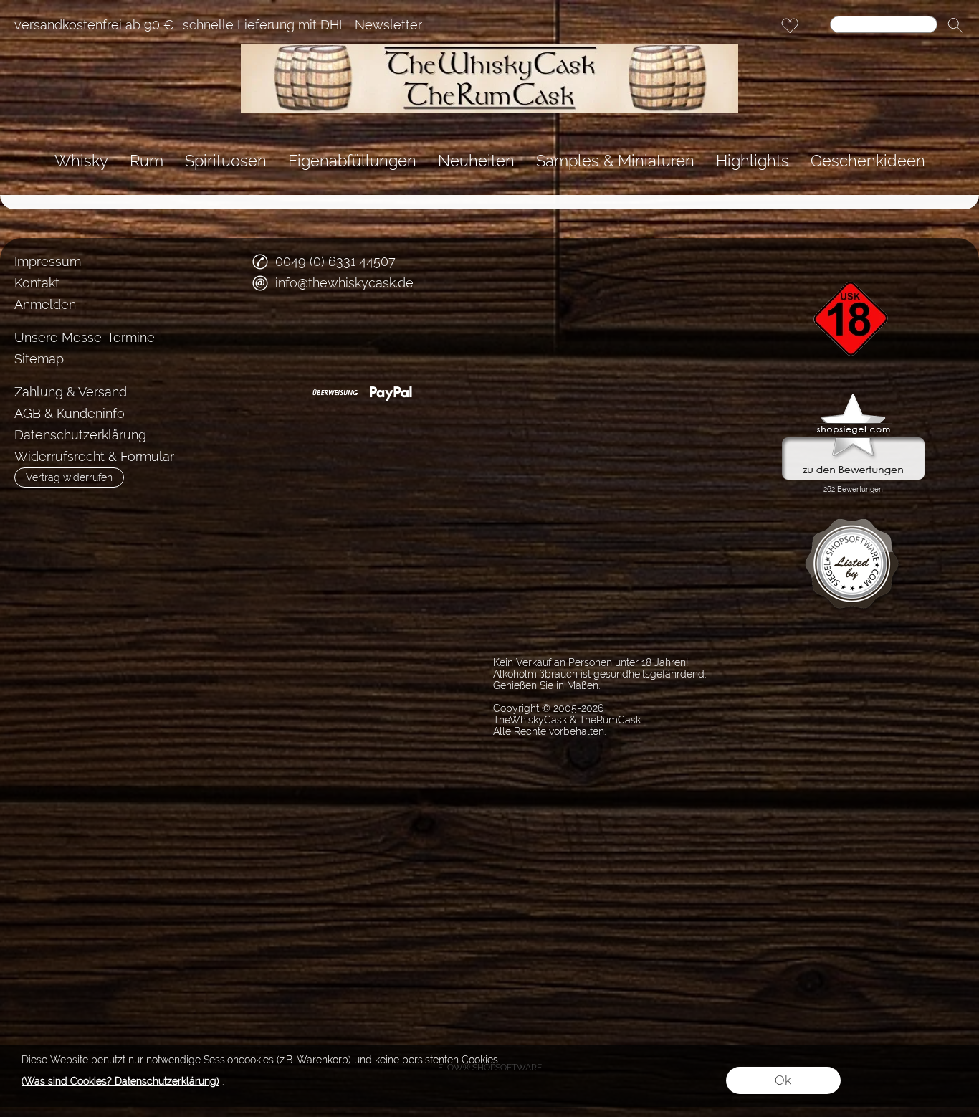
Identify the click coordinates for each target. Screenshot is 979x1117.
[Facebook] (270, 335)
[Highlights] (752, 161)
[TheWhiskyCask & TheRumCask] (489, 49)
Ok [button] (783, 1080)
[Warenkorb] (815, 25)
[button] (955, 25)
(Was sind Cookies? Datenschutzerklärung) (120, 1081)
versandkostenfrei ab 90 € (94, 25)
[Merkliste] (789, 25)
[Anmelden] (764, 25)
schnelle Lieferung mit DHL (264, 25)
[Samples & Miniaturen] (615, 161)
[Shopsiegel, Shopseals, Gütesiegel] (853, 397)
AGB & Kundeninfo (69, 413)
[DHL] (279, 393)
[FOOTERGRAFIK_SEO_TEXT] (853, 256)
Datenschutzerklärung (80, 434)
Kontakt (36, 282)
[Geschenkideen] (868, 161)
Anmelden (45, 304)
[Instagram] (308, 335)
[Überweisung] (335, 393)
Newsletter (388, 25)
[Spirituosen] (225, 161)
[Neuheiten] (476, 161)
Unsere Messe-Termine (84, 337)
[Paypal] (391, 393)
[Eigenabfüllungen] (352, 161)
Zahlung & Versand (70, 391)
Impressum (47, 261)
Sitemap (39, 358)
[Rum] (146, 161)
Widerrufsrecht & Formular (94, 456)
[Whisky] (81, 161)
